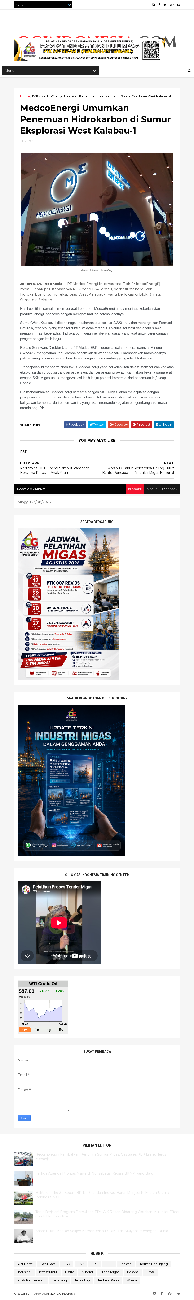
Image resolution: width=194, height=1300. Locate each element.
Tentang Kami (108, 1280)
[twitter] (164, 5)
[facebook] (159, 5)
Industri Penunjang (153, 1264)
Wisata (132, 1280)
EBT (95, 1264)
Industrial (24, 1272)
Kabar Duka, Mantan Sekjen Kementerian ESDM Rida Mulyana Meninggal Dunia (101, 1231)
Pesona (133, 1272)
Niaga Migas (110, 1272)
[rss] (178, 5)
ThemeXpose (39, 1293)
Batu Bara (48, 1264)
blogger (135, 489)
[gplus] (172, 5)
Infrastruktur (48, 1272)
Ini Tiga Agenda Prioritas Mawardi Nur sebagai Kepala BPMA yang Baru (94, 1173)
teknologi (82, 1280)
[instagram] (153, 5)
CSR (66, 1264)
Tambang (59, 1280)
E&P (35, 96)
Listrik (69, 1272)
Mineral (87, 1272)
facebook (169, 489)
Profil (150, 1272)
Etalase (126, 1264)
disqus (152, 489)
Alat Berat (25, 1264)
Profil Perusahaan (31, 1280)
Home (25, 96)
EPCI (109, 1264)
